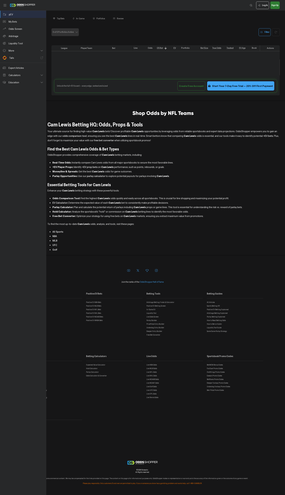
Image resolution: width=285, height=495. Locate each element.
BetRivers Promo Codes (215, 379)
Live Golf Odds (151, 386)
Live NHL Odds (151, 376)
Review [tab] (120, 18)
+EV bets (268, 135)
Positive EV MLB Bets (93, 306)
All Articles (211, 302)
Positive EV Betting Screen (156, 306)
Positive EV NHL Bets (93, 313)
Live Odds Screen (152, 317)
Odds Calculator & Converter (96, 376)
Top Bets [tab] (60, 18)
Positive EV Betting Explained (218, 309)
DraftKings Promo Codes (216, 372)
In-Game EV (150, 309)
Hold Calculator (91, 368)
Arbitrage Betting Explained (217, 313)
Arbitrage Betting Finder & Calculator (160, 302)
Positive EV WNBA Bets (94, 320)
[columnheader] (55, 48)
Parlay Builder (151, 320)
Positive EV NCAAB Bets (94, 317)
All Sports (57, 231)
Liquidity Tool (151, 313)
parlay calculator (96, 176)
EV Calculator (59, 202)
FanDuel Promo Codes (215, 368)
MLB (54, 240)
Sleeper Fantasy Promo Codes (217, 383)
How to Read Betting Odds (216, 320)
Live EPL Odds (151, 394)
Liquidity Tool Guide (214, 327)
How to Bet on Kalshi (214, 324)
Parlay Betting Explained (216, 317)
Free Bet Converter (153, 335)
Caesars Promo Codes (214, 376)
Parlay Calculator (92, 372)
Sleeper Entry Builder (154, 331)
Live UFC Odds (151, 390)
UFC (54, 245)
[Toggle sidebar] (5, 5)
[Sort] (165, 48)
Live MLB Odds (151, 368)
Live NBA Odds (151, 365)
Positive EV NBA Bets (93, 302)
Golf (54, 249)
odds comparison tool (74, 135)
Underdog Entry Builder (155, 327)
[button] (23, 50)
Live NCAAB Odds (152, 379)
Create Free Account (191, 86)
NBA (54, 236)
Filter (267, 32)
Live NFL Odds (151, 372)
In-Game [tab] (80, 18)
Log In (265, 5)
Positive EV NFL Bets (93, 309)
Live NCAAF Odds (152, 383)
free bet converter (104, 140)
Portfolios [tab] (100, 18)
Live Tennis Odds (152, 397)
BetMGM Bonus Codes (215, 365)
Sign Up (275, 5)
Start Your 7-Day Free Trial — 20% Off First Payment (242, 86)
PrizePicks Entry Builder (155, 324)
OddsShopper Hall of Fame (152, 282)
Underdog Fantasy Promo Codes (218, 386)
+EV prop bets (89, 167)
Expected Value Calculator (95, 365)
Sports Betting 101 (213, 306)
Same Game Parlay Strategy (217, 331)
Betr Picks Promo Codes (215, 390)
